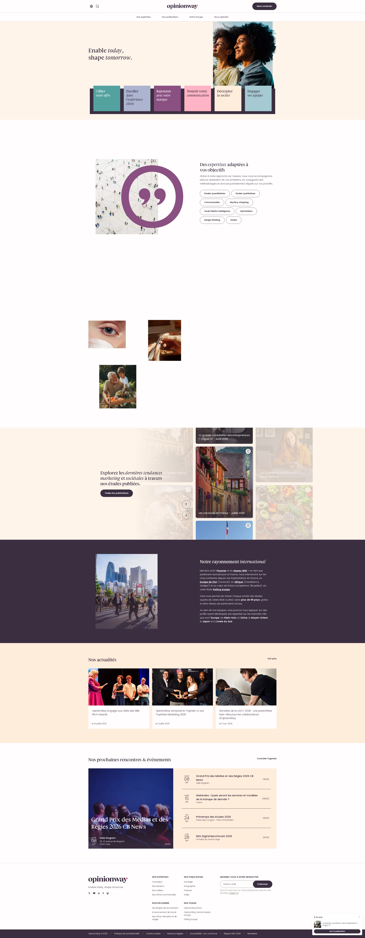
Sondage (188, 882)
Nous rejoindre (160, 903)
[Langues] (91, 6)
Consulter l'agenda (267, 758)
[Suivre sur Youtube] (94, 893)
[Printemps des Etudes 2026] (226, 818)
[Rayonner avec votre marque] (167, 98)
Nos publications (170, 17)
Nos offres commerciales (164, 894)
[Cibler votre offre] (106, 98)
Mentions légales (175, 933)
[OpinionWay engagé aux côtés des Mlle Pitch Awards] (118, 698)
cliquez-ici (233, 893)
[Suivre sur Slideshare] (108, 893)
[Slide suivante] (186, 515)
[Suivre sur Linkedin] (99, 893)
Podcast (188, 890)
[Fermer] (360, 917)
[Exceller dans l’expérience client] (137, 98)
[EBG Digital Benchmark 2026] (226, 837)
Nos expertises (160, 877)
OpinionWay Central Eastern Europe (197, 914)
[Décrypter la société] (228, 98)
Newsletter (252, 933)
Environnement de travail (164, 912)
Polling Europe (190, 919)
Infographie (189, 886)
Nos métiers (157, 890)
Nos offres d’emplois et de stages (164, 918)
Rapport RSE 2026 (232, 933)
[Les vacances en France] (224, 482)
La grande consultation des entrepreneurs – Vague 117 (341, 924)
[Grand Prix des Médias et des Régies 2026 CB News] (226, 779)
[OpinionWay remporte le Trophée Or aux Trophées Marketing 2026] (182, 698)
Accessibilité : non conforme (203, 933)
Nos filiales (190, 903)
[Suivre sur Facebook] (103, 893)
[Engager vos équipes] (258, 98)
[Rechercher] (97, 6)
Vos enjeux (157, 882)
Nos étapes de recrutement (165, 908)
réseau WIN (240, 571)
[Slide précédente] (186, 504)
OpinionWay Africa (193, 908)
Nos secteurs (158, 886)
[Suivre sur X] (89, 893)
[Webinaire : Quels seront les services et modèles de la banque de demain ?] (226, 798)
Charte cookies (153, 933)
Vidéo (186, 894)
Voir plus (272, 658)
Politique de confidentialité (126, 933)
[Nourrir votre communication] (197, 98)
